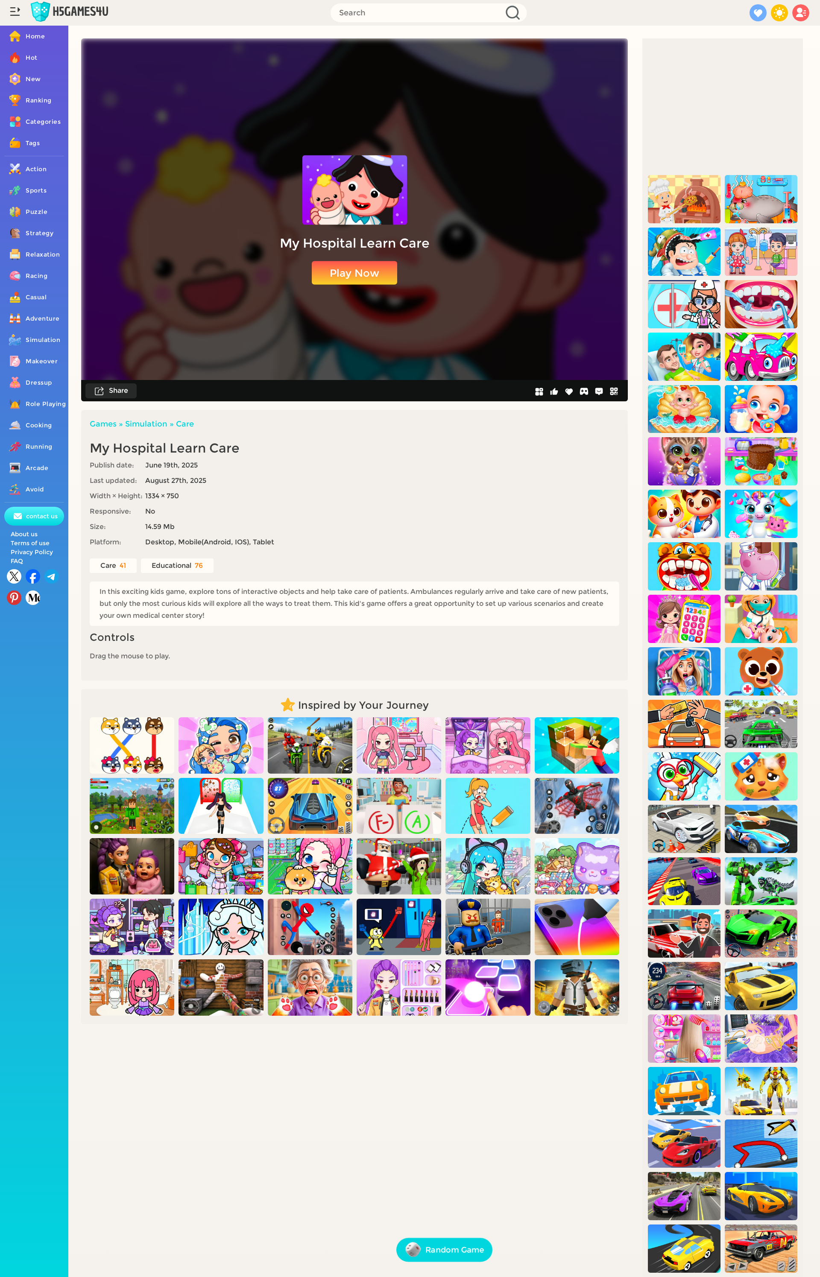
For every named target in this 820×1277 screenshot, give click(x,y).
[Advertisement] (722, 107)
